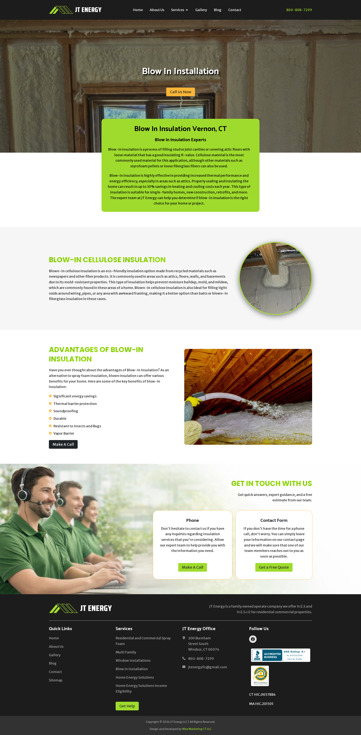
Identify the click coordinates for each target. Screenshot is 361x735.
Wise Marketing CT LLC (196, 729)
